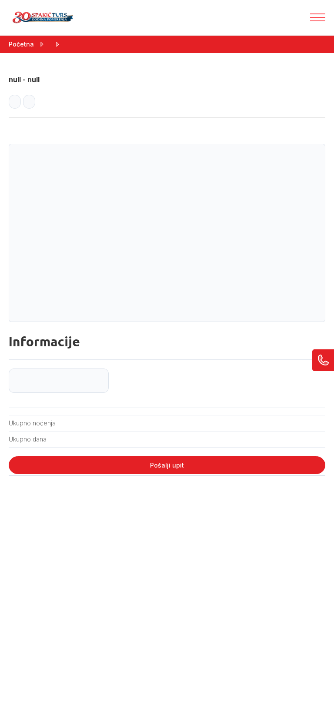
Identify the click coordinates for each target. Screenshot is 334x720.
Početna (21, 44)
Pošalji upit (167, 465)
